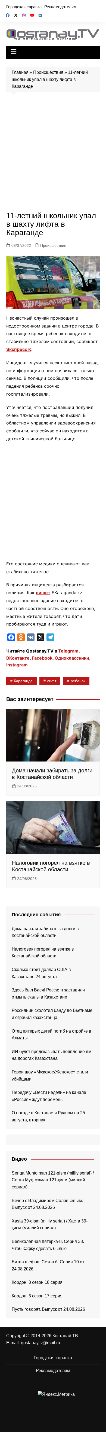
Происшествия (48, 72)
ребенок (78, 681)
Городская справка (24, 6)
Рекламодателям (60, 6)
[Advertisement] (53, 153)
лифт (51, 681)
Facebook (42, 658)
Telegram (68, 651)
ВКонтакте (18, 658)
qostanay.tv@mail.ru (40, 1342)
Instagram (17, 665)
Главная (20, 72)
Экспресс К (18, 349)
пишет (43, 592)
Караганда (23, 681)
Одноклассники (72, 658)
